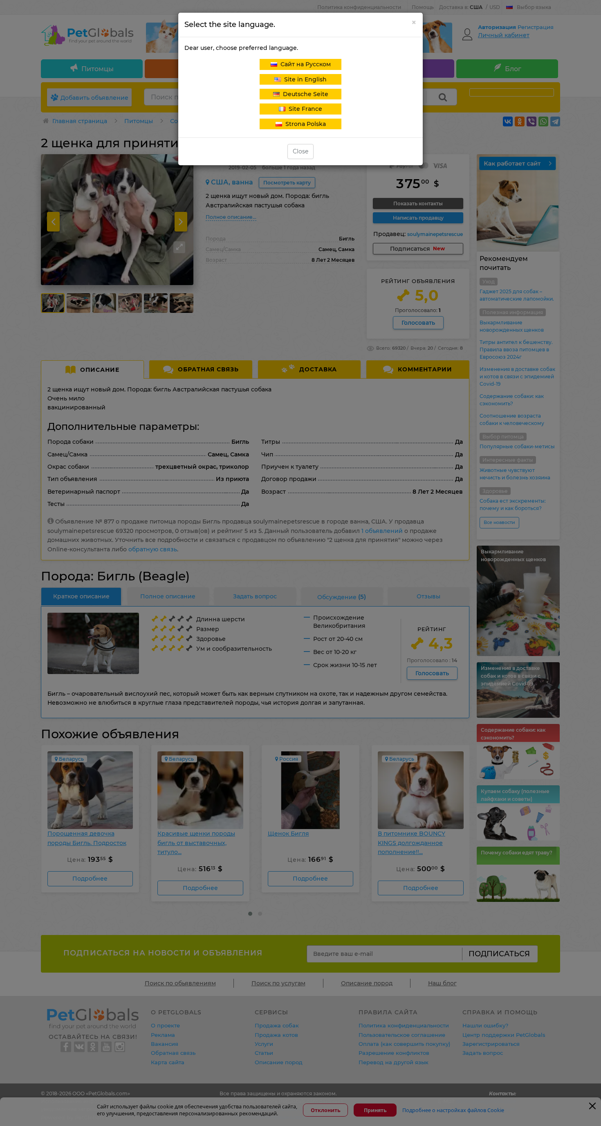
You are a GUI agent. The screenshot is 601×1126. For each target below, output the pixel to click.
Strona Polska (304, 124)
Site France (303, 108)
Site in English (304, 79)
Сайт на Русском (304, 64)
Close (300, 151)
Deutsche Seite (304, 94)
